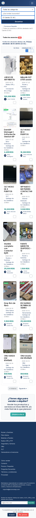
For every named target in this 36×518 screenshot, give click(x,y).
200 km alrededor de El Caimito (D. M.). (17, 43)
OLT (23, 139)
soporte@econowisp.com (11, 489)
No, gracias (23, 515)
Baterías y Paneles (7, 438)
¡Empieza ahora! (18, 414)
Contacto (4, 463)
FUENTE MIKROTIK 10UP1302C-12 (25, 247)
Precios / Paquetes (7, 466)
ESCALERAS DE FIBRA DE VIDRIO (25, 305)
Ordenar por (27, 48)
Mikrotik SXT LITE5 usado (26, 78)
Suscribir (31, 503)
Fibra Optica (10, 310)
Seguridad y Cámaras (8, 443)
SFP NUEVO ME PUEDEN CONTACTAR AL (26, 190)
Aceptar (12, 515)
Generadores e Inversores (9, 452)
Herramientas (26, 313)
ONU (7, 365)
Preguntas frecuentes (8, 469)
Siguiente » (23, 388)
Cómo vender (5, 460)
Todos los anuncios (12, 37)
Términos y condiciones (9, 472)
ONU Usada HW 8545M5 (26, 356)
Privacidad (4, 475)
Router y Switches (7, 432)
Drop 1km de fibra (9, 304)
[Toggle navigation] (32, 3)
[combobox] (18, 17)
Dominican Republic (10, 26)
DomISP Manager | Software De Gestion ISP (9, 133)
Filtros (16, 48)
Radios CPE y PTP (7, 441)
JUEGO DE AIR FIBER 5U (9, 78)
